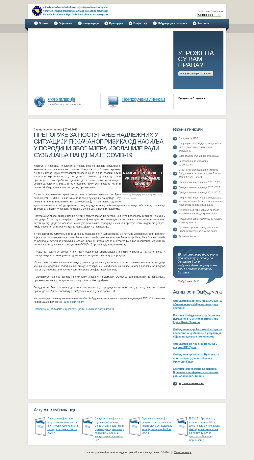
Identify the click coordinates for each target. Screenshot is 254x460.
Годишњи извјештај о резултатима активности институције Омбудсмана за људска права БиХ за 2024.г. (157, 425)
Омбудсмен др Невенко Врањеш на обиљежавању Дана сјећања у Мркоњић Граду (196, 358)
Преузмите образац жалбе (195, 73)
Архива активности (191, 383)
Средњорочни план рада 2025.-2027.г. (200, 187)
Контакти (203, 23)
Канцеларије (91, 23)
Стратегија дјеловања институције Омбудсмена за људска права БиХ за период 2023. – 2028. (200, 173)
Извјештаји (140, 23)
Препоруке (116, 23)
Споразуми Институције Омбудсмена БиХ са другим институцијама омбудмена (200, 147)
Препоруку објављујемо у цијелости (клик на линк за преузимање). (74, 308)
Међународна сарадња (172, 23)
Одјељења (65, 23)
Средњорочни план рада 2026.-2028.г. (200, 182)
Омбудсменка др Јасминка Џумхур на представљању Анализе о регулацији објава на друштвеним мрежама (197, 333)
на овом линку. (75, 301)
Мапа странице (182, 452)
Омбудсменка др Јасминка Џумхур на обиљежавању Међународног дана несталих (197, 304)
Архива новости (187, 236)
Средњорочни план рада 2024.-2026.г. (200, 192)
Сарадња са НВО (188, 138)
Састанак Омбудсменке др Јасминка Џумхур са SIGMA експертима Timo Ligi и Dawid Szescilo (196, 319)
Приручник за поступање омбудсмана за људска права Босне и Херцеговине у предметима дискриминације (200, 201)
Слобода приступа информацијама (199, 156)
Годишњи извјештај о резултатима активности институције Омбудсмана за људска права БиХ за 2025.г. (62, 425)
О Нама (43, 23)
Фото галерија (61, 99)
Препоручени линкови (143, 99)
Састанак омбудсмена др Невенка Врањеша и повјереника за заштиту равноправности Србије (195, 372)
